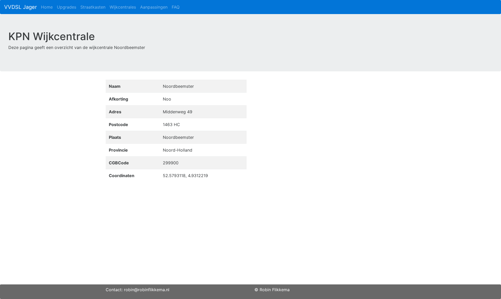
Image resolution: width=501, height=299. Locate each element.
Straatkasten (92, 7)
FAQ (176, 7)
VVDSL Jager (20, 7)
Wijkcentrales (123, 7)
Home (47, 7)
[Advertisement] (250, 247)
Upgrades (66, 7)
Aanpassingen (154, 7)
